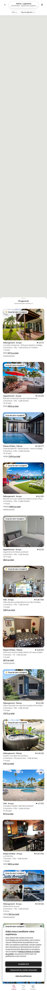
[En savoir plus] (32, 303)
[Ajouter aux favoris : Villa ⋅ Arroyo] (41, 569)
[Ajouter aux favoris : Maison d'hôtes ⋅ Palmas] (41, 415)
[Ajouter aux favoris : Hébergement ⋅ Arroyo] (41, 312)
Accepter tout (23, 964)
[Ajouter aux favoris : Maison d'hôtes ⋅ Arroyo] (41, 823)
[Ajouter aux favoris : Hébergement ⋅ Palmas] (41, 672)
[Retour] (5, 4)
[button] (13, 353)
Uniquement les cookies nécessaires (23, 970)
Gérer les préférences (24, 976)
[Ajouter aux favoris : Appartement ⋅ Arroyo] (41, 365)
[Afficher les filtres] (42, 4)
